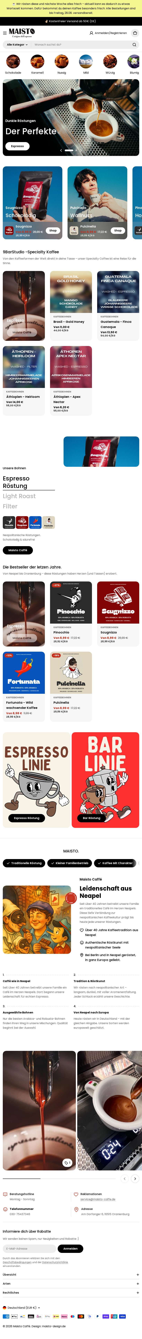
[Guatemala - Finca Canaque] (118, 292)
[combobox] (71, 45)
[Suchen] (134, 45)
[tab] (29, 482)
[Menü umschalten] (5, 33)
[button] (65, 150)
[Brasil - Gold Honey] (71, 292)
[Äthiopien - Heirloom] (24, 367)
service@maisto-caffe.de (98, 1199)
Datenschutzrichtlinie (55, 1262)
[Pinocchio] (9, 522)
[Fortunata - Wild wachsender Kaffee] (35, 522)
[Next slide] (81, 150)
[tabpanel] (29, 535)
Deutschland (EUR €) (22, 1308)
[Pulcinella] (48, 522)
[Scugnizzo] (22, 522)
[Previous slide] (61, 150)
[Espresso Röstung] (101, 451)
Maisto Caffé (21, 1326)
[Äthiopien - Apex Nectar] (71, 367)
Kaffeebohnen (62, 316)
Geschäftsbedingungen (17, 1262)
